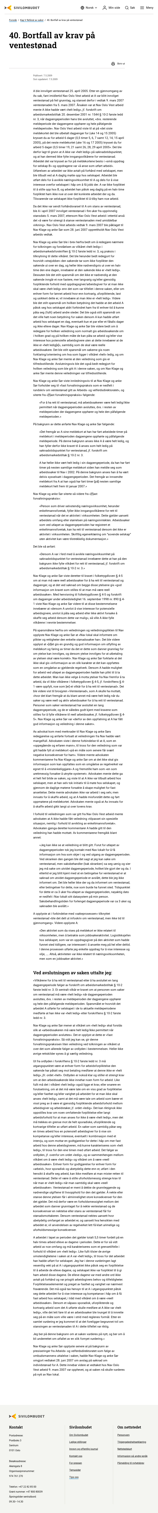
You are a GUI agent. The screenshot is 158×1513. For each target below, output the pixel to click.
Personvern (123, 1435)
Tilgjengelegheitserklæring (131, 1442)
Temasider (75, 1470)
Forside (13, 20)
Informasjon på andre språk (132, 1456)
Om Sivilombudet (78, 1435)
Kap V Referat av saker (32, 20)
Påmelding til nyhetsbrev (130, 1463)
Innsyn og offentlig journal (83, 1449)
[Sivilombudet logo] (22, 8)
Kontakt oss (75, 1456)
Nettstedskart (124, 1449)
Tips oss (74, 1477)
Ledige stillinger (77, 1442)
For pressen (75, 1463)
